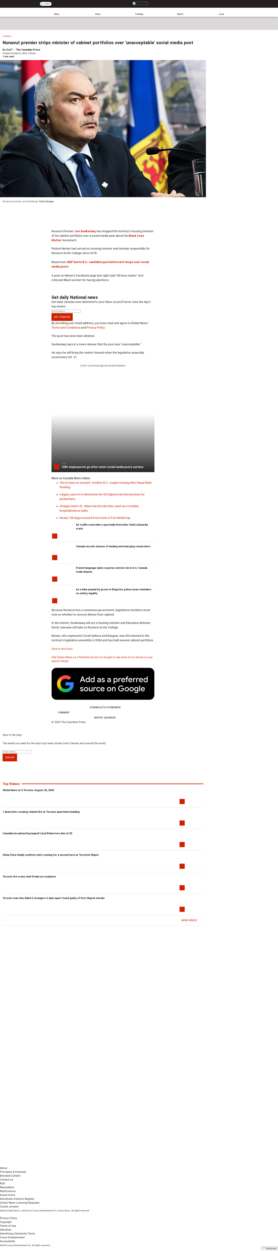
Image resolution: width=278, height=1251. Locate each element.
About (3, 1168)
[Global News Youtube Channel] (122, 1139)
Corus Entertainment (12, 1237)
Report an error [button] (105, 717)
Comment (64, 712)
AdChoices (271, 1249)
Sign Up (9, 757)
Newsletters (7, 1187)
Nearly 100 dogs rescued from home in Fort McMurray (95, 518)
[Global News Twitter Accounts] (73, 1139)
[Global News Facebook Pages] (24, 1139)
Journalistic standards (105, 707)
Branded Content (10, 1175)
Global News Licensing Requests (19, 1202)
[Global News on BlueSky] (171, 1164)
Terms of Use (8, 1225)
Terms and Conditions (65, 327)
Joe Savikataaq (85, 231)
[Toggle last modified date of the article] (38, 53)
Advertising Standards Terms (17, 1233)
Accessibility (7, 1241)
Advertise (5, 1229)
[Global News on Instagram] (171, 1139)
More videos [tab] (82, 478)
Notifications (8, 1191)
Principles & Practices (13, 1171)
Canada (7, 36)
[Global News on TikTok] (73, 1164)
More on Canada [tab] (62, 478)
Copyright (6, 1222)
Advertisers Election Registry (17, 1198)
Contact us (6, 1179)
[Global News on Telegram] (122, 1164)
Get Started (62, 317)
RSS (2, 1183)
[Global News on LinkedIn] (24, 1164)
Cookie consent (9, 1206)
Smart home (7, 1195)
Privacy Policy (96, 327)
